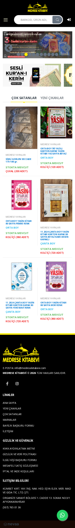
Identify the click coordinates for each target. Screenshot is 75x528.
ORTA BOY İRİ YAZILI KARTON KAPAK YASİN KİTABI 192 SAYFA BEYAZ (53, 151)
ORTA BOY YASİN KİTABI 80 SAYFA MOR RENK (53, 304)
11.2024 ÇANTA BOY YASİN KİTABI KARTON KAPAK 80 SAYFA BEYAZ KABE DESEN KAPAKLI (54, 235)
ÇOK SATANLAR (12, 414)
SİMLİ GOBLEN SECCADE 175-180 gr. (18, 160)
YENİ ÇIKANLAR (12, 408)
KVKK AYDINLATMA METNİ (19, 448)
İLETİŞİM (8, 431)
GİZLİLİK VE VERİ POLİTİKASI (19, 454)
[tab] (24, 98)
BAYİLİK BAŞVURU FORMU (18, 425)
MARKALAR (9, 419)
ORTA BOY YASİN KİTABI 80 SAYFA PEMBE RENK (19, 222)
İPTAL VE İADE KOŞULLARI (18, 471)
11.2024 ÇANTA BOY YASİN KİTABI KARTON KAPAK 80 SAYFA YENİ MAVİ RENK (20, 305)
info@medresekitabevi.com (30, 368)
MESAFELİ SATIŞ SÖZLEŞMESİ (20, 465)
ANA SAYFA (9, 403)
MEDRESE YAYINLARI (16, 154)
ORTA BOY (46, 157)
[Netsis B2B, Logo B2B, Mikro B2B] (11, 524)
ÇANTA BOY (47, 243)
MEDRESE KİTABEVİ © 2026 (19, 373)
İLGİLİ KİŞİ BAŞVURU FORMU (20, 460)
